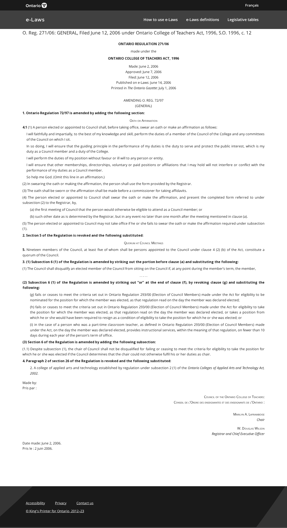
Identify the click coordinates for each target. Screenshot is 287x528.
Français (252, 5)
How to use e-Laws (161, 19)
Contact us (84, 503)
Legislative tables (243, 19)
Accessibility (35, 503)
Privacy (60, 503)
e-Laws (35, 20)
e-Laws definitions (202, 19)
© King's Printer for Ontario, (55, 511)
